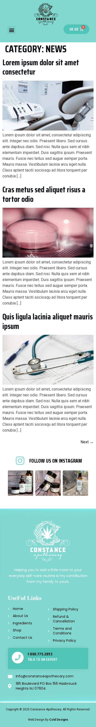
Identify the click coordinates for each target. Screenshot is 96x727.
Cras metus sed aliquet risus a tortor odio (43, 194)
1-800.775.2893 (40, 654)
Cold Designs (58, 719)
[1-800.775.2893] (18, 657)
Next (87, 442)
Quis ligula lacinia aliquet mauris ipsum (47, 321)
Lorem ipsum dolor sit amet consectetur (40, 67)
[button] (11, 30)
